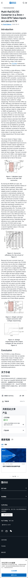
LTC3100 (14, 63)
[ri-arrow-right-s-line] (18, 476)
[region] (14, 568)
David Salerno (7, 24)
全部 (2, 444)
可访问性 (3, 546)
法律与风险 (4, 539)
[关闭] (26, 560)
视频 (6, 444)
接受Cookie (14, 575)
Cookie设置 (14, 570)
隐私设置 (3, 552)
